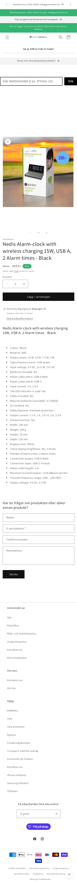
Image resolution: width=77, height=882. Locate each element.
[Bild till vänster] (31, 233)
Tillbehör (12, 791)
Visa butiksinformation (20, 318)
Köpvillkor (13, 625)
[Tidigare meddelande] (7, 5)
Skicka (13, 574)
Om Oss (11, 688)
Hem (10, 718)
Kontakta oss (14, 649)
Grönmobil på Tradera (20, 759)
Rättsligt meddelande (40, 879)
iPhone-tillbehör (17, 775)
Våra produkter (16, 726)
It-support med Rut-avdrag (22, 750)
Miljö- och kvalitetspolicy (21, 633)
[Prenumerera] (56, 814)
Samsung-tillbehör (18, 783)
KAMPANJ (12, 710)
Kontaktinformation (56, 874)
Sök (70, 81)
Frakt (16, 271)
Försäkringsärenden (18, 742)
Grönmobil (21, 868)
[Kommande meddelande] (70, 5)
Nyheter (11, 734)
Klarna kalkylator (17, 657)
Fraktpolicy (38, 874)
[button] (7, 37)
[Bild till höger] (46, 233)
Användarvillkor (22, 874)
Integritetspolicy (16, 641)
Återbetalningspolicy (39, 868)
